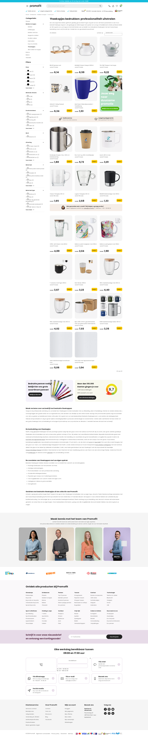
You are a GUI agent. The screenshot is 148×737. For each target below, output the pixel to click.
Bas (60, 557)
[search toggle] (100, 6)
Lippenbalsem (30, 621)
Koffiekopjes (31, 29)
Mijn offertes (68, 714)
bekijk (69, 71)
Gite (88, 557)
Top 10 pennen (62, 595)
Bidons (28, 52)
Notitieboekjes (95, 600)
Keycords (28, 598)
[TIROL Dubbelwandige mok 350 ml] (111, 267)
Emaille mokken (32, 38)
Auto (59, 621)
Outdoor (61, 611)
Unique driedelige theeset (33, 450)
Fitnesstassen (30, 618)
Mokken (30, 27)
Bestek (93, 618)
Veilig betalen (30, 714)
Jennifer (32, 557)
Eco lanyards (110, 618)
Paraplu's (61, 613)
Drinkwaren (33, 14)
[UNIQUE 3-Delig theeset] (61, 88)
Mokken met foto (33, 32)
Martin (117, 557)
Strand (60, 616)
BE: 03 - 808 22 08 (62, 671)
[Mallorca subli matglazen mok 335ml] (86, 228)
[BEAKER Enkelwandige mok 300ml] (111, 178)
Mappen (93, 602)
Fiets (59, 623)
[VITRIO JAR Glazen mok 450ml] (61, 228)
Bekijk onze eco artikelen (110, 108)
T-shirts (44, 613)
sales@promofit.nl (89, 208)
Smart (108, 602)
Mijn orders (68, 717)
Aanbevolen (109, 33)
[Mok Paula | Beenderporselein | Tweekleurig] (86, 88)
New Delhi (98, 442)
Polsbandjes (29, 595)
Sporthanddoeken (31, 616)
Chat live (98, 208)
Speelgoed (77, 618)
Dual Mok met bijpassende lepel (35, 439)
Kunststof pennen (63, 600)
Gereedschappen (79, 623)
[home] (35, 6)
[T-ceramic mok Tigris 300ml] (61, 267)
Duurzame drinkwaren (113, 621)
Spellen (76, 616)
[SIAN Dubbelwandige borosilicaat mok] (61, 344)
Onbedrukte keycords (32, 602)
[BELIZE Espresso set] (61, 49)
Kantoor (93, 592)
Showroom (48, 714)
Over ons (48, 711)
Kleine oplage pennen (64, 602)
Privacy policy (55, 733)
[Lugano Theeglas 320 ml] (86, 178)
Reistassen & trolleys (80, 602)
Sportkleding (29, 613)
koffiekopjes (31, 452)
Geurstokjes (29, 623)
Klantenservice (32, 705)
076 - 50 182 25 (106, 208)
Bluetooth (110, 598)
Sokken (44, 623)
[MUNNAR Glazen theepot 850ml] (86, 49)
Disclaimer (64, 733)
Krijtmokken (31, 41)
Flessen (28, 21)
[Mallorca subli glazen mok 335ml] (111, 228)
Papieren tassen (79, 598)
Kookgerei (94, 613)
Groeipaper (110, 613)
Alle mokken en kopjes (34, 49)
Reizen (76, 613)
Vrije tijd (77, 611)
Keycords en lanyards (32, 600)
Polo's (43, 618)
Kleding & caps (47, 611)
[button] (97, 11)
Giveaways (29, 592)
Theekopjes (31, 46)
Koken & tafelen (96, 611)
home (27, 14)
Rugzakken (77, 605)
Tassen (76, 592)
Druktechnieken (30, 722)
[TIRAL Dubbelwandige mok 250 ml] (61, 306)
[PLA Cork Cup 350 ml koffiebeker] (86, 139)
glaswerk (50, 452)
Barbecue (61, 618)
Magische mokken (33, 35)
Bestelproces (30, 711)
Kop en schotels (32, 44)
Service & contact (31, 708)
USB (108, 605)
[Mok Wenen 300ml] (86, 267)
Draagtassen (78, 595)
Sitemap (70, 733)
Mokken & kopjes (41, 14)
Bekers (28, 55)
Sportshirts (45, 616)
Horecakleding (95, 621)
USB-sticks (94, 598)
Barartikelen (94, 616)
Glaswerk (28, 57)
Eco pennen (61, 605)
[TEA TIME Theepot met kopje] (111, 49)
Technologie (111, 592)
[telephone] (109, 6)
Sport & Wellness (31, 611)
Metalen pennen (63, 598)
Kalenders (94, 605)
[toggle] (27, 6)
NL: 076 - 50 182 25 (62, 669)
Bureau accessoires (96, 595)
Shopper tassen (79, 600)
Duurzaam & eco (112, 611)
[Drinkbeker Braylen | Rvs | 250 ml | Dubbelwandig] (61, 139)
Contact (47, 708)
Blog (46, 717)
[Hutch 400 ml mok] (111, 139)
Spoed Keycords (31, 605)
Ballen (76, 621)
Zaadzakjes (110, 616)
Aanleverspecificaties (32, 719)
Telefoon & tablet (112, 595)
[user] (113, 6)
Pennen (60, 592)
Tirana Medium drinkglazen (103, 445)
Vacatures (48, 719)
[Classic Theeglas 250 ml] (61, 178)
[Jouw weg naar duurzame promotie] (111, 83)
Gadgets (109, 600)
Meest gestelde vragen (33, 725)
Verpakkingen (95, 623)
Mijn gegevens (69, 711)
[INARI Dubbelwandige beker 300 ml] (111, 306)
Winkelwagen (69, 722)
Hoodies (44, 621)
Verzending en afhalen (32, 717)
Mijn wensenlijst (69, 719)
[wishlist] (117, 6)
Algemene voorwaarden (43, 733)
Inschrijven (114, 637)
